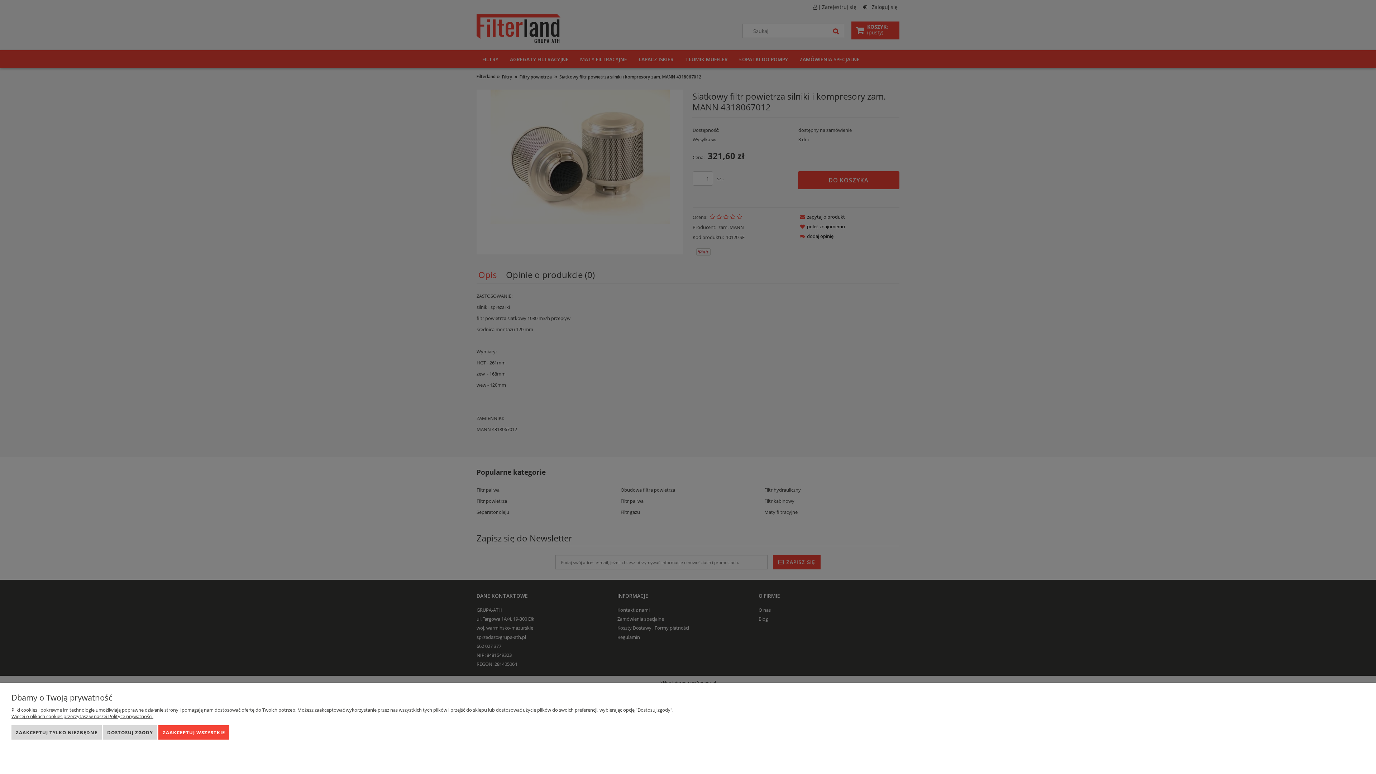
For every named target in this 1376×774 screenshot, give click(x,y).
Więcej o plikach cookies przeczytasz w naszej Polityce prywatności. (82, 716)
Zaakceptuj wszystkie (194, 732)
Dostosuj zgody (130, 732)
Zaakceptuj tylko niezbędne (56, 732)
